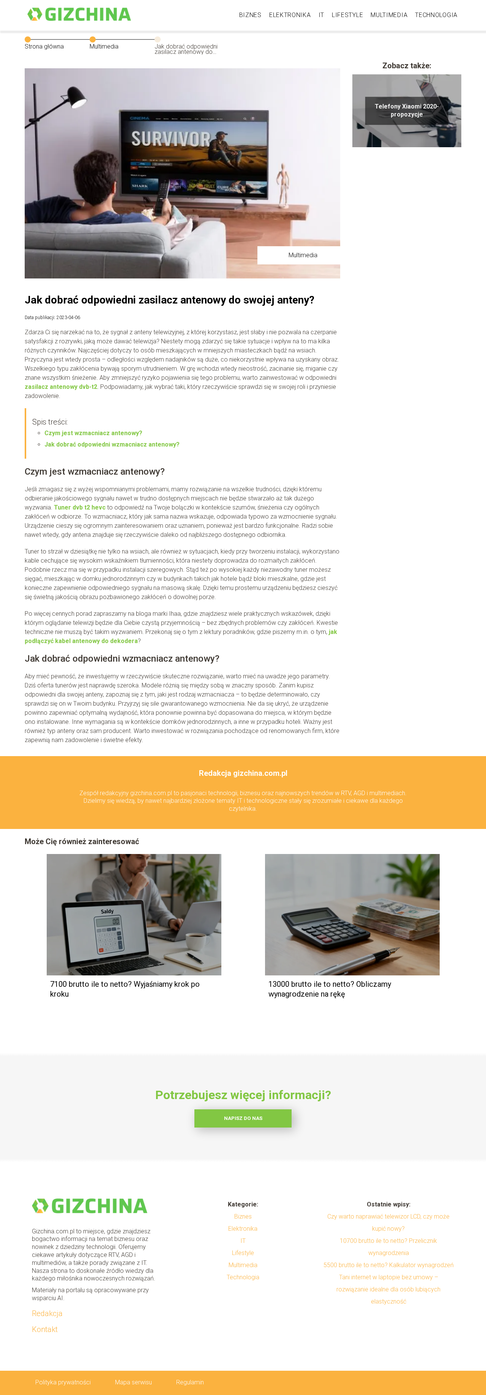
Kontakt (45, 1329)
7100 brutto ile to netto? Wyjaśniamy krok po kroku (125, 989)
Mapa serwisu (133, 1382)
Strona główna (44, 46)
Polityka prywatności (63, 1382)
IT (321, 15)
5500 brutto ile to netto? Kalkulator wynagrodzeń (388, 1265)
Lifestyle (347, 15)
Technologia (436, 15)
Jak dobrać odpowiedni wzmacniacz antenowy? (112, 444)
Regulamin (190, 1382)
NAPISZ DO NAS (243, 1118)
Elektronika (290, 15)
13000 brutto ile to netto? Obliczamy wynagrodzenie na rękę (329, 989)
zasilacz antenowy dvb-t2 (61, 386)
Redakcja (47, 1313)
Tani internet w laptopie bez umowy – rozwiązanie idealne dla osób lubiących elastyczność (388, 1289)
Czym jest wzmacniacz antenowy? (93, 433)
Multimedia (389, 15)
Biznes (250, 15)
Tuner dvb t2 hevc (80, 507)
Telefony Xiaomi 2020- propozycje (407, 110)
